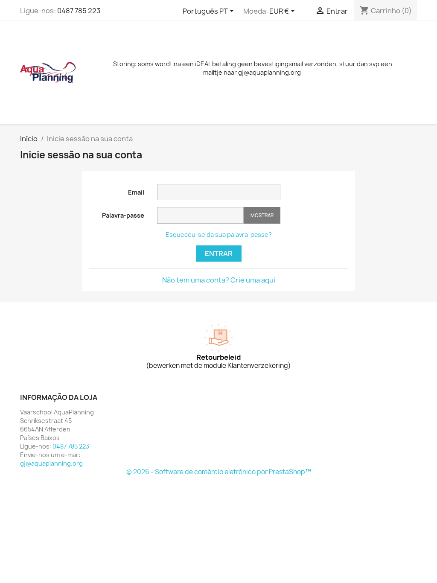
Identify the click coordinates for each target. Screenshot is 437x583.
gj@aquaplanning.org (51, 463)
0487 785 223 (78, 10)
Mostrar (262, 215)
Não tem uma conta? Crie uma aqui (218, 280)
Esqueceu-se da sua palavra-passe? (219, 234)
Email (136, 192)
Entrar (219, 253)
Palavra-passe (123, 215)
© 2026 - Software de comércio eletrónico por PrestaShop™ (218, 471)
